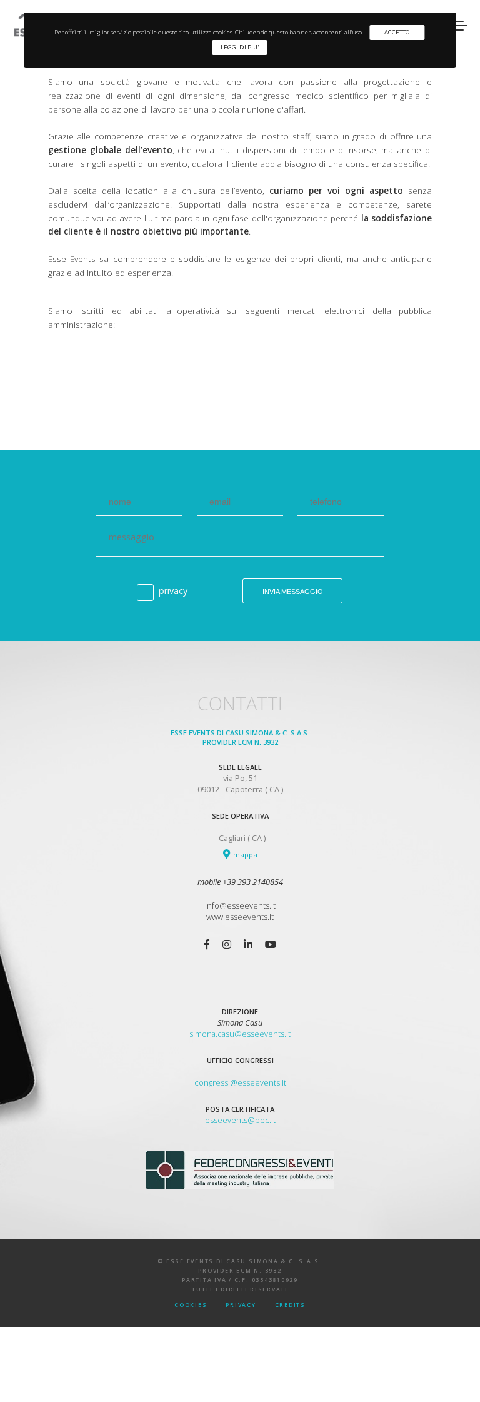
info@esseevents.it (240, 905)
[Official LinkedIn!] (248, 944)
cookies (190, 1305)
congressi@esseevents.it (240, 1082)
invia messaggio (292, 591)
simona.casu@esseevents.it (240, 1033)
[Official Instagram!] (226, 944)
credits (290, 1305)
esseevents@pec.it (240, 1120)
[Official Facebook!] (207, 944)
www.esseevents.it (240, 916)
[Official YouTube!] (270, 944)
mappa (244, 854)
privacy (173, 591)
